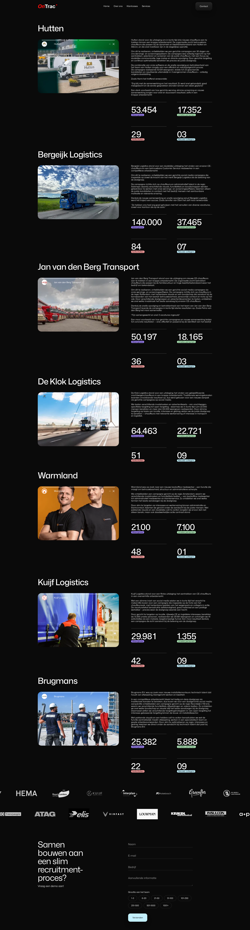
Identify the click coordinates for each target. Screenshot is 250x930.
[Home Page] (48, 6)
